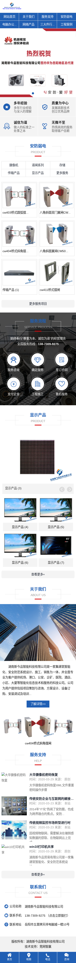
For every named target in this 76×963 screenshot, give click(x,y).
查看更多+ (38, 574)
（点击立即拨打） (47, 915)
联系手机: (16, 915)
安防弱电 (66, 16)
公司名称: (16, 906)
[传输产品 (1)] (19, 272)
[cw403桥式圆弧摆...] (19, 195)
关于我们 (28, 16)
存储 (62, 165)
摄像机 (13, 165)
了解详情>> (38, 704)
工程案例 (66, 24)
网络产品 (28, 24)
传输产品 (14, 173)
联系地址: (16, 924)
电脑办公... (9, 24)
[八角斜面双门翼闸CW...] (56, 195)
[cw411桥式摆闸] (56, 272)
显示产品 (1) (13, 488)
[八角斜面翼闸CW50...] (56, 234)
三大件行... (47, 24)
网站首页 (9, 16)
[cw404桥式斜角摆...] (19, 234)
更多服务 (62, 173)
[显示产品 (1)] (38, 457)
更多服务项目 (38, 303)
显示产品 (38, 173)
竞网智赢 (45, 946)
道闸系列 (38, 165)
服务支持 (47, 16)
